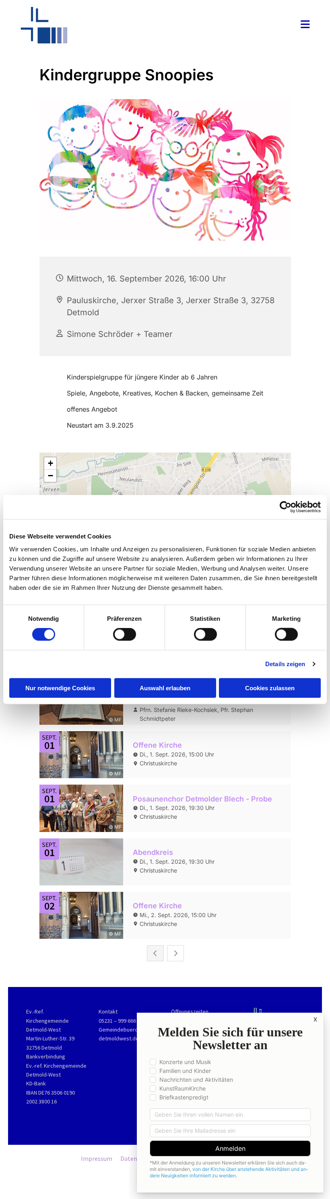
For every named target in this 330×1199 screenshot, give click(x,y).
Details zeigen (285, 664)
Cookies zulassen (270, 687)
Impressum (96, 1158)
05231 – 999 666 (117, 1020)
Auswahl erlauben (165, 687)
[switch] (124, 634)
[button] (215, 25)
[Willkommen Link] (64, 25)
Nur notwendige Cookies (60, 687)
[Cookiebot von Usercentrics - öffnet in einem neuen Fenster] (285, 507)
